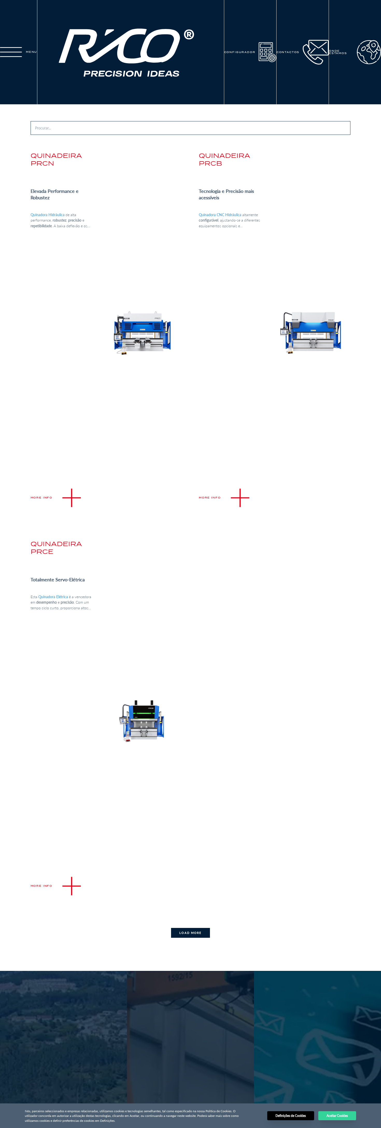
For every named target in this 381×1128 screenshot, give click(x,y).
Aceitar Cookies (337, 1115)
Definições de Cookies (291, 1115)
